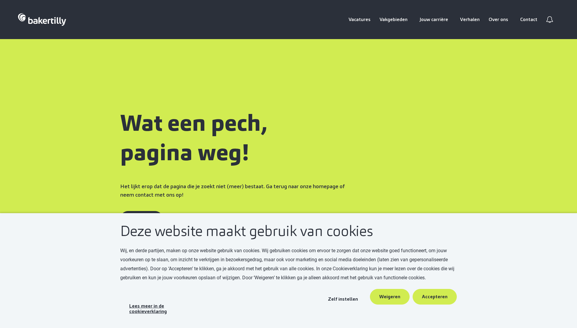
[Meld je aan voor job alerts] (549, 19)
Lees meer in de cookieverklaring (148, 308)
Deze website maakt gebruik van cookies (246, 231)
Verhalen (470, 19)
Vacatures (360, 19)
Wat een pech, (196, 123)
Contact (528, 19)
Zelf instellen (343, 299)
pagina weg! (184, 152)
